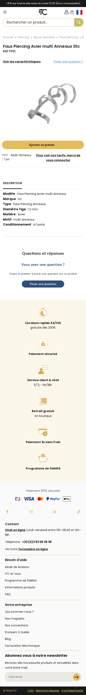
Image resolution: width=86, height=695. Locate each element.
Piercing (23, 37)
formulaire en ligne (33, 549)
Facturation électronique (22, 646)
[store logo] (43, 12)
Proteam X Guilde (17, 632)
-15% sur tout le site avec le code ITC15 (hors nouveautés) (43, 3)
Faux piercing (68, 37)
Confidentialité (72, 691)
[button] (81, 16)
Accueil (8, 37)
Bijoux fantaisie (44, 37)
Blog (8, 639)
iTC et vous (13, 574)
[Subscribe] (76, 677)
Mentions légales (47, 691)
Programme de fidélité (21, 580)
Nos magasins (14, 619)
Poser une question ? (68, 62)
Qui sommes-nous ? (19, 612)
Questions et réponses (43, 253)
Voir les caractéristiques (22, 62)
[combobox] (43, 22)
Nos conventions (16, 625)
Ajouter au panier (42, 145)
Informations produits (20, 587)
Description (12, 183)
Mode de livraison (17, 567)
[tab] (12, 185)
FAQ (8, 594)
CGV (31, 691)
